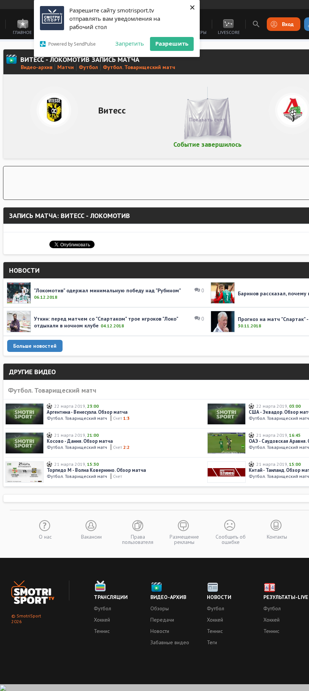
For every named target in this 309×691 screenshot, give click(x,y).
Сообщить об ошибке (231, 539)
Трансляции (111, 597)
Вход (288, 24)
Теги (212, 642)
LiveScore (229, 32)
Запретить (129, 43)
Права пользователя (137, 539)
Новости (159, 631)
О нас (45, 536)
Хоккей (102, 619)
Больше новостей (35, 345)
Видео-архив (168, 597)
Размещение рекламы (184, 539)
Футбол (102, 608)
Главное (22, 32)
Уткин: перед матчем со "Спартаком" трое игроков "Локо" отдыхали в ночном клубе (106, 322)
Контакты (277, 536)
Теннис (102, 631)
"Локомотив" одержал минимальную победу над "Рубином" (107, 290)
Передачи (162, 619)
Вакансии (91, 536)
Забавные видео (169, 642)
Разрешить (171, 43)
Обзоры (159, 608)
